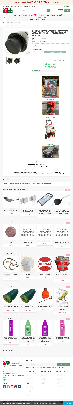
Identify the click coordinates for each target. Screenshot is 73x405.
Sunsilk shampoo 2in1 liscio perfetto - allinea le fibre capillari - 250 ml (10, 339)
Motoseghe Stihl (60, 385)
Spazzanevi (59, 383)
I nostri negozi (29, 387)
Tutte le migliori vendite (19, 254)
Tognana (43, 377)
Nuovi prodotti (29, 389)
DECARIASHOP (45, 373)
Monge (43, 381)
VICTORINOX (6, 6)
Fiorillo (43, 383)
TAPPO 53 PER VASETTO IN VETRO (27, 273)
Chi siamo (29, 375)
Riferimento (34, 39)
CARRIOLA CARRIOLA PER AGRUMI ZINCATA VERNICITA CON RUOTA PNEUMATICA (62, 242)
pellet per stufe (41, 1)
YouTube (12, 386)
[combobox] (35, 10)
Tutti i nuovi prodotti (18, 318)
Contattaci (26, 6)
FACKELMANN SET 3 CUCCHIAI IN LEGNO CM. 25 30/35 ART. (11, 209)
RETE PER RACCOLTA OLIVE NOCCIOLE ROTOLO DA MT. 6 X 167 (28, 307)
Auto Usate (50, 144)
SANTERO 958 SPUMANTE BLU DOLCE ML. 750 (28, 241)
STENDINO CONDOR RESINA (45, 241)
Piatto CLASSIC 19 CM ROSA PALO (11, 241)
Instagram (19, 386)
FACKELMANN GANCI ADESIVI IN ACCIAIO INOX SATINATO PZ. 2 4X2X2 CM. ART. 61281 (28, 210)
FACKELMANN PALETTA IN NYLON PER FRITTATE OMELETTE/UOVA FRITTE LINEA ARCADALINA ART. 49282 (62, 211)
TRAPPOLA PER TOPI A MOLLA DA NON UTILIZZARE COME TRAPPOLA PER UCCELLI (11, 274)
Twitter (8, 386)
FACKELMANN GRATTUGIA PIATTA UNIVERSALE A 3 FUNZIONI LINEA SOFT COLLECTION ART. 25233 (45, 211)
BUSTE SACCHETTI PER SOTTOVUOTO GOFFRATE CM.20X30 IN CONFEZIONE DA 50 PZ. (62, 275)
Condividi (54, 60)
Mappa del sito (30, 395)
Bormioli (43, 375)
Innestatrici (50, 100)
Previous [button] (66, 190)
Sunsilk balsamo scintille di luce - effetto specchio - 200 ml (62, 338)
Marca (33, 38)
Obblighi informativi (31, 383)
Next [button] (69, 190)
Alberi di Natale (60, 373)
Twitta (60, 60)
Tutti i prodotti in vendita (15, 286)
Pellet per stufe (60, 377)
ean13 (33, 41)
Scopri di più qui (53, 403)
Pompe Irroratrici (50, 117)
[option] (11, 203)
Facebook (4, 386)
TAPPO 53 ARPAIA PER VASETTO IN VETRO (45, 273)
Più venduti (29, 391)
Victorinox (59, 379)
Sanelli (43, 379)
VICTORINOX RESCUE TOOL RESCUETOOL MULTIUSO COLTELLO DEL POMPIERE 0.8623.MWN (62, 307)
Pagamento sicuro (30, 377)
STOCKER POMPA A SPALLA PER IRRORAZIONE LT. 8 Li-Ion (45, 306)
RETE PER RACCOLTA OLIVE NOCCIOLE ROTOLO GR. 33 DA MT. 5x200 (11, 307)
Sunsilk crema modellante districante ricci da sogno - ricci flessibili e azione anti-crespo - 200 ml (28, 339)
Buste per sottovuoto (61, 375)
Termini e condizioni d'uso (32, 373)
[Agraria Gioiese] (8, 10)
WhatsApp (32, 6)
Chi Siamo (20, 6)
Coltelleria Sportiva (61, 381)
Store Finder (13, 6)
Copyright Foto (30, 385)
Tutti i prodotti (17, 221)
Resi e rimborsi (30, 379)
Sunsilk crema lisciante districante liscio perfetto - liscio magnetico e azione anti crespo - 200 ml (45, 339)
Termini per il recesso (31, 381)
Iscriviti (64, 364)
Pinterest (66, 60)
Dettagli (56, 74)
